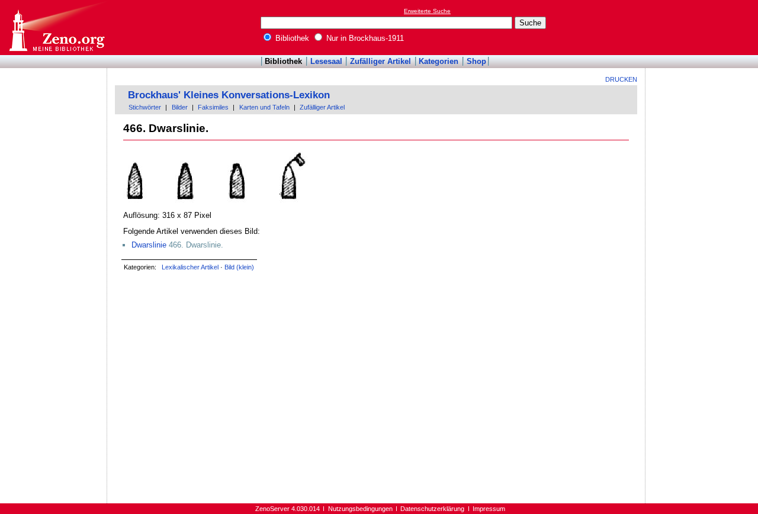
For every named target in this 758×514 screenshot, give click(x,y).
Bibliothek (291, 38)
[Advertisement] (703, 27)
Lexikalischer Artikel (190, 267)
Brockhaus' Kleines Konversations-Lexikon (229, 95)
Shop (476, 61)
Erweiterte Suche (427, 11)
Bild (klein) (239, 267)
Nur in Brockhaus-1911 (364, 38)
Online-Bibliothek (56, 27)
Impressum (489, 508)
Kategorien (438, 61)
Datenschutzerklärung (432, 508)
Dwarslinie (148, 244)
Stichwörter (145, 107)
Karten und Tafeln (264, 107)
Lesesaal (326, 61)
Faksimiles (213, 107)
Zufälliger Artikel (380, 61)
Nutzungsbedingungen (360, 508)
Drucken (621, 79)
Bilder (180, 107)
